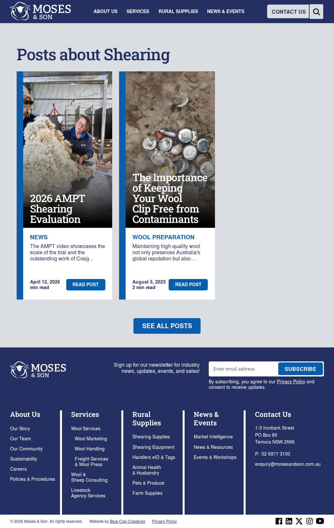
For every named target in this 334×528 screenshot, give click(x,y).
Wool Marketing (91, 438)
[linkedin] (289, 521)
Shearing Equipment (153, 447)
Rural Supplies (146, 418)
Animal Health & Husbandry (146, 470)
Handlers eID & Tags (153, 457)
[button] (105, 11)
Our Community (26, 448)
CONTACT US (289, 11)
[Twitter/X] (299, 521)
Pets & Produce (148, 482)
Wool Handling (90, 448)
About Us (25, 414)
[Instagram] (309, 521)
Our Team (20, 438)
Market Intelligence (213, 436)
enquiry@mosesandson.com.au (288, 464)
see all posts (167, 325)
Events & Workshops (215, 457)
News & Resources (213, 447)
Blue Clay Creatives (127, 521)
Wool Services (85, 428)
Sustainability (23, 458)
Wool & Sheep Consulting (89, 477)
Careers (18, 468)
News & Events (206, 418)
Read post (85, 284)
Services (85, 414)
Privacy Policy (291, 381)
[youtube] (320, 521)
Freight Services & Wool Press (91, 461)
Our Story (20, 428)
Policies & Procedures (32, 479)
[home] (40, 11)
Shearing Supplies (151, 436)
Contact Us (273, 414)
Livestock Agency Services (88, 493)
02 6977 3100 (276, 453)
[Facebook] (279, 521)
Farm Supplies (147, 493)
